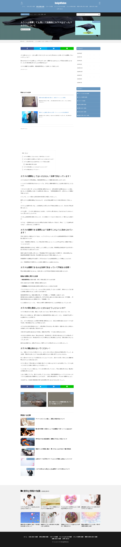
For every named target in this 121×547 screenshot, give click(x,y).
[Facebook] (27, 48)
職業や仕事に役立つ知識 (82, 6)
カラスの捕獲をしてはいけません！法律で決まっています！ (36, 156)
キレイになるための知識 (59, 6)
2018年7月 (79, 82)
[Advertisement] (47, 80)
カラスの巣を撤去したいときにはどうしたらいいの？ (34, 166)
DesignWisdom (60, 3)
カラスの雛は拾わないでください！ (30, 169)
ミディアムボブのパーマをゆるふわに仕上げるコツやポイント (30, 507)
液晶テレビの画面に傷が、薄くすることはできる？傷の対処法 (53, 449)
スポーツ (36, 14)
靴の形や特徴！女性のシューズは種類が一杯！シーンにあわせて (54, 429)
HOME (23, 41)
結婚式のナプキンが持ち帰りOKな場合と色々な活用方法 (50, 525)
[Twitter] (40, 48)
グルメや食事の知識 (71, 6)
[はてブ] (53, 48)
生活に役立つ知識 (31, 6)
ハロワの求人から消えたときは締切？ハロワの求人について (53, 469)
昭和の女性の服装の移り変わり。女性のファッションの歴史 (52, 97)
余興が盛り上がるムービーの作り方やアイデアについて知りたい (90, 507)
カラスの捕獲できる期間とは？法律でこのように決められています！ (38, 159)
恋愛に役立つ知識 (93, 6)
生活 (39, 14)
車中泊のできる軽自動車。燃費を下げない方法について (51, 439)
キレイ (31, 14)
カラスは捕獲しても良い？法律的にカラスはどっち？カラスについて (48, 41)
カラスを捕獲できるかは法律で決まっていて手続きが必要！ (36, 161)
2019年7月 (79, 57)
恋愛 (42, 14)
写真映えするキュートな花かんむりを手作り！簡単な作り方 (70, 525)
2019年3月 (79, 60)
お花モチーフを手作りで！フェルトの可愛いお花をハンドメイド (54, 459)
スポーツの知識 (49, 6)
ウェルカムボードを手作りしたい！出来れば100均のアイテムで (70, 507)
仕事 (45, 14)
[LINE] (67, 48)
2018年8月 (79, 78)
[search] (99, 14)
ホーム (23, 6)
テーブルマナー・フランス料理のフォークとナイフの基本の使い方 (50, 507)
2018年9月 (79, 75)
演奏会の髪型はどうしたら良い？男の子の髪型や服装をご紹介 (90, 525)
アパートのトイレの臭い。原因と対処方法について (50, 419)
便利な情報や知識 (40, 6)
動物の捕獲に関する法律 (30, 164)
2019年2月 (79, 64)
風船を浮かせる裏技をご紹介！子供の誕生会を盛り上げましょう (30, 525)
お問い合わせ (60, 8)
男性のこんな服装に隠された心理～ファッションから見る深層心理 (53, 112)
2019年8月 (79, 53)
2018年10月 (79, 71)
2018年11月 (79, 68)
